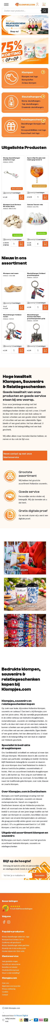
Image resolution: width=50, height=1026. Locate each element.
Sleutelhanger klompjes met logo (33, 125)
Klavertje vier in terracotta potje (14, 948)
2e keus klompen (29, 83)
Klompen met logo (30, 76)
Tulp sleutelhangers (30, 104)
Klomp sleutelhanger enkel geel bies (15, 945)
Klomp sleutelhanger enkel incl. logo (15, 937)
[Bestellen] (13, 174)
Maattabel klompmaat (10, 970)
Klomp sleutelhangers (31, 101)
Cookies (5, 992)
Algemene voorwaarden (11, 986)
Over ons (5, 983)
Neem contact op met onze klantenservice (17, 455)
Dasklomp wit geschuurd (11, 942)
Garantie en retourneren (11, 964)
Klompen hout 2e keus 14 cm (13, 939)
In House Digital (21, 1015)
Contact (5, 995)
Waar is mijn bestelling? (11, 973)
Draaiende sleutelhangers (33, 107)
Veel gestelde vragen (10, 961)
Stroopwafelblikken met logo (33, 130)
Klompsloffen (27, 79)
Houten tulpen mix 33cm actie (13, 951)
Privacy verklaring (8, 989)
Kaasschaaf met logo (30, 133)
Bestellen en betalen (9, 967)
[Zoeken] (44, 10)
